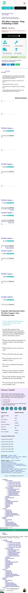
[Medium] (24, 408)
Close (1, 591)
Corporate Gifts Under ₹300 (7, 444)
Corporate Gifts (8, 512)
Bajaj (16, 418)
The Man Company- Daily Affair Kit (11, 212)
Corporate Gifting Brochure (11, 513)
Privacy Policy (4, 419)
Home (3, 17)
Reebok (16, 432)
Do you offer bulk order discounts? (13, 354)
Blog (6, 520)
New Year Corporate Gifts (13, 489)
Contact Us (3, 426)
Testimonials (3, 429)
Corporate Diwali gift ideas (11, 524)
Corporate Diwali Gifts (13, 493)
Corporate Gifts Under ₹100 (7, 441)
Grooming (4, 61)
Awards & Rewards (9, 497)
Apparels (7, 496)
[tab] (15, 71)
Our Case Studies (4, 431)
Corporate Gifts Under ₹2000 (7, 451)
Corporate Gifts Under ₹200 (14, 482)
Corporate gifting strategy (10, 523)
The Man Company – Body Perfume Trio (12, 238)
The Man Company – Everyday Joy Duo (12, 200)
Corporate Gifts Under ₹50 (7, 439)
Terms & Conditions (5, 424)
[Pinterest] (20, 408)
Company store (8, 511)
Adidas (16, 415)
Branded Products (7, 17)
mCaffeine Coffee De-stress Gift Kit (10, 297)
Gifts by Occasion (9, 487)
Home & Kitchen (9, 502)
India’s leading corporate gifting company (15, 393)
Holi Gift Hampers (12, 490)
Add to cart (14, 57)
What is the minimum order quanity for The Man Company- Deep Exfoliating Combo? (13, 342)
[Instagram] (7, 408)
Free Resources (8, 519)
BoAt (16, 420)
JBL (16, 427)
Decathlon (17, 425)
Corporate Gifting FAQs (5, 416)
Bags (6, 498)
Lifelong (16, 430)
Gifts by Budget (8, 480)
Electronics (7, 506)
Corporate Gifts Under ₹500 (7, 446)
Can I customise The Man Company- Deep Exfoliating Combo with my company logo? (13, 322)
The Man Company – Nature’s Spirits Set (12, 251)
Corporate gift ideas (9, 522)
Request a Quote (10, 130)
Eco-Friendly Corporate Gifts (11, 501)
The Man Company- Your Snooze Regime (12, 128)
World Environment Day (13, 492)
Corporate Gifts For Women (14, 491)
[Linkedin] (11, 408)
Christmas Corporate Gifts (13, 495)
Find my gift (8, 509)
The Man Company (14, 17)
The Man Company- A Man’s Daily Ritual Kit (14, 164)
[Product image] (7, 114)
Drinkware (7, 500)
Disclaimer (3, 422)
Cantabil (16, 423)
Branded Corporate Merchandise (12, 514)
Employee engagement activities (12, 525)
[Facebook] (2, 408)
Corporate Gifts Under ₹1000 (7, 449)
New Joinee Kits (9, 503)
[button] (24, 3)
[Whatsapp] (15, 408)
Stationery (7, 505)
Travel (6, 507)
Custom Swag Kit (9, 516)
